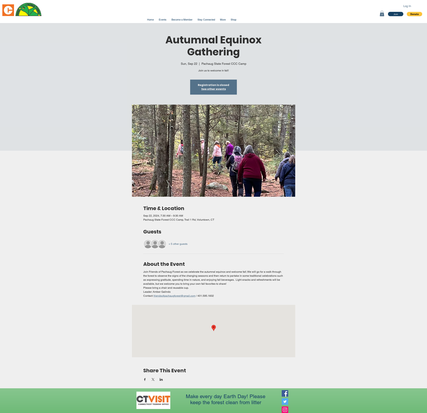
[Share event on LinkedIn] (161, 379)
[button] (414, 14)
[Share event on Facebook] (144, 379)
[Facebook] (285, 393)
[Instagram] (285, 409)
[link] (382, 13)
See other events (213, 89)
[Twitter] (285, 401)
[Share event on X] (153, 379)
